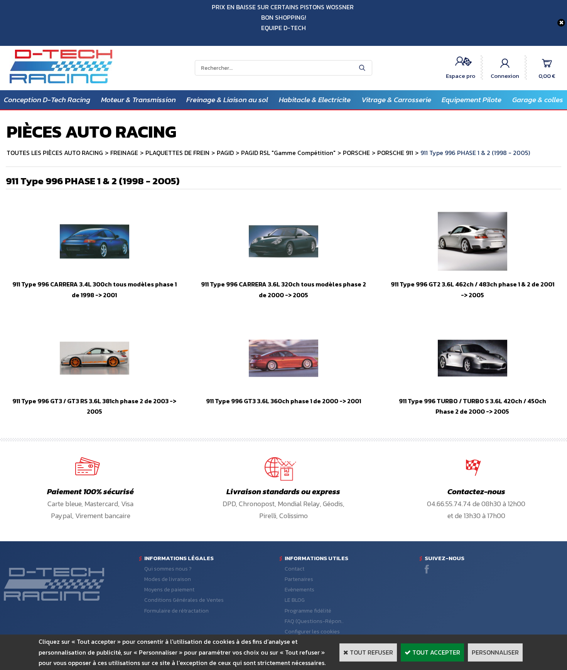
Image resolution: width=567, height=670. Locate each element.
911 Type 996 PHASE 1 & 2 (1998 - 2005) (475, 152)
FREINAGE (124, 152)
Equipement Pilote (471, 99)
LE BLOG (295, 600)
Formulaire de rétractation (176, 611)
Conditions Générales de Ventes (184, 600)
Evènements (299, 590)
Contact (294, 569)
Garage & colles (537, 99)
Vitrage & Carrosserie (396, 99)
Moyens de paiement (169, 590)
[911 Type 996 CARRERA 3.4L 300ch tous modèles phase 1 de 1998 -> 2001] (94, 273)
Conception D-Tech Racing (47, 99)
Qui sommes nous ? (168, 569)
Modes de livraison (167, 579)
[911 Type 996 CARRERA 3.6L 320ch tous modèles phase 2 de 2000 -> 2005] (283, 273)
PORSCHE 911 (395, 152)
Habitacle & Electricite (315, 99)
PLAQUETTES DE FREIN (177, 152)
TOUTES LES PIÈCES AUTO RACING (55, 152)
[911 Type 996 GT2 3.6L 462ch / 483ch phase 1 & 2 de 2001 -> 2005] (472, 273)
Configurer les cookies (312, 632)
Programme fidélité (308, 611)
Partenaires (299, 579)
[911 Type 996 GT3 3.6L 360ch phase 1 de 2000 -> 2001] (283, 390)
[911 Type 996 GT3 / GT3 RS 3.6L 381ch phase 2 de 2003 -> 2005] (94, 390)
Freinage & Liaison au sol (227, 99)
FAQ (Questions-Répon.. (314, 621)
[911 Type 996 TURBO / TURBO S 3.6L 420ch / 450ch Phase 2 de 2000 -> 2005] (472, 390)
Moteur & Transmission (138, 99)
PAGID (225, 152)
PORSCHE (356, 152)
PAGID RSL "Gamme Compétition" (288, 152)
